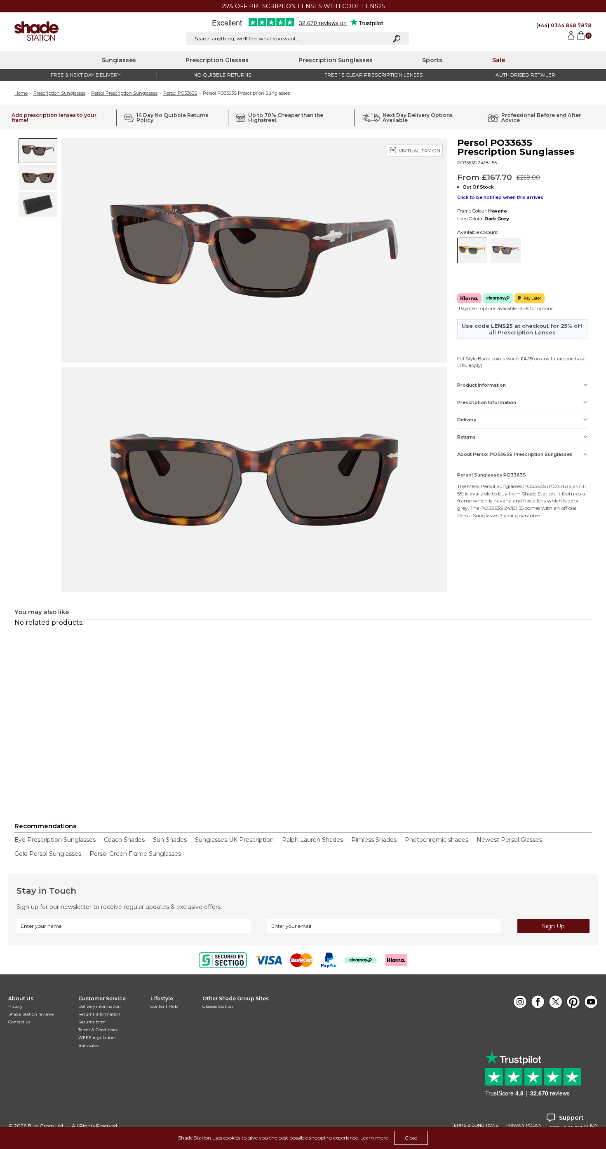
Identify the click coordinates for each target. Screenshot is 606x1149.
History (15, 1006)
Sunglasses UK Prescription (234, 840)
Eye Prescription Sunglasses (55, 840)
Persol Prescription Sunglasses (124, 93)
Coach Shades (124, 840)
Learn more (374, 1138)
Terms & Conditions (97, 1029)
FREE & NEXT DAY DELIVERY (85, 75)
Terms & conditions (475, 1125)
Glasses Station (217, 1006)
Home (21, 93)
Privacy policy (524, 1125)
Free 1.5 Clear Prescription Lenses (373, 75)
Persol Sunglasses (501, 486)
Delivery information (99, 1006)
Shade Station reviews (31, 1014)
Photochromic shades (436, 840)
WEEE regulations (97, 1037)
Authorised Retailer (525, 75)
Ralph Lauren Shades (312, 840)
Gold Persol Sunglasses (47, 854)
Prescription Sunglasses (335, 60)
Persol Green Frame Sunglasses (135, 854)
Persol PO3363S (180, 93)
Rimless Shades (374, 840)
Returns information (99, 1014)
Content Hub (164, 1006)
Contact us (19, 1022)
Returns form (92, 1022)
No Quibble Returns (222, 75)
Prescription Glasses (217, 60)
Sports (432, 60)
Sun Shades (170, 840)
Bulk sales (88, 1045)
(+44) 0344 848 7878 (564, 25)
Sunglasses (118, 60)
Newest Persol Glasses (509, 840)
